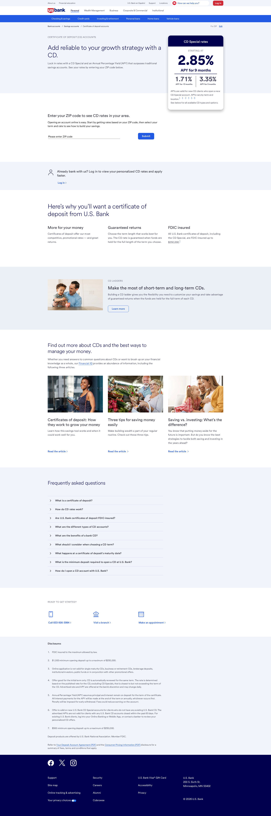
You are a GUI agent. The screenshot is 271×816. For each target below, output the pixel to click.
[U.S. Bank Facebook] (51, 763)
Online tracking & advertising (64, 792)
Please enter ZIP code (60, 136)
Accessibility (145, 785)
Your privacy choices (60, 800)
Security (97, 777)
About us (51, 3)
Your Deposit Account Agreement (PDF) (76, 745)
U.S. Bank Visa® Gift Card (152, 777)
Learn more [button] (118, 308)
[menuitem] (56, 10)
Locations (163, 3)
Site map (53, 785)
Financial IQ (85, 363)
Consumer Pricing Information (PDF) (123, 745)
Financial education (67, 3)
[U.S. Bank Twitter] (62, 763)
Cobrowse (98, 800)
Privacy (142, 792)
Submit (146, 136)
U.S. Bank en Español (136, 3)
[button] (218, 3)
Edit (220, 26)
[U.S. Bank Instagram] (73, 763)
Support (152, 3)
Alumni (97, 792)
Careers (97, 785)
